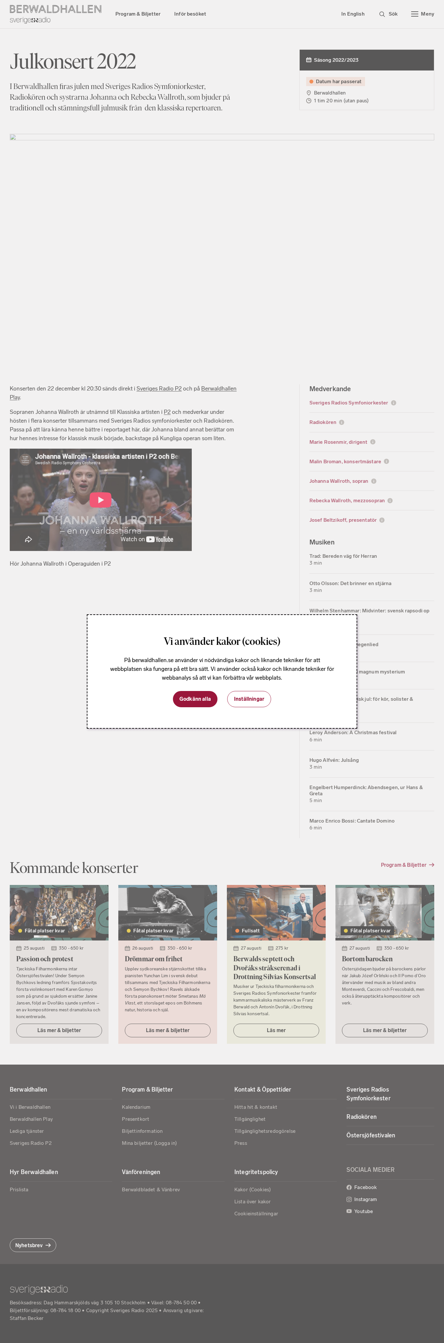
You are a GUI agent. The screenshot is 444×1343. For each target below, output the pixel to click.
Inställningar (249, 699)
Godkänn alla (195, 699)
